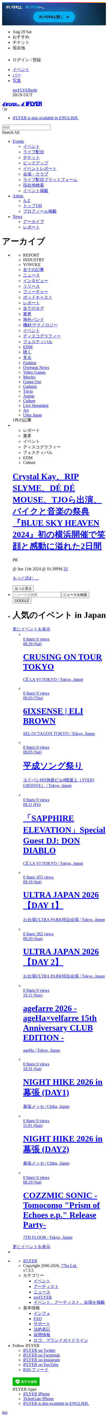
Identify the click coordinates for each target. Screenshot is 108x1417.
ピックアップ (35, 163)
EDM (28, 347)
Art (26, 410)
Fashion (29, 363)
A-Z (26, 200)
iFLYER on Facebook (41, 1355)
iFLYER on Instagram (41, 1360)
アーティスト (46, 1286)
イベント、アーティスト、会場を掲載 (69, 1302)
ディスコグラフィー (42, 336)
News (17, 216)
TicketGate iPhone (38, 1398)
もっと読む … (26, 578)
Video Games (34, 372)
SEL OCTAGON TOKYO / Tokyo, (59, 733)
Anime (28, 396)
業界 (27, 314)
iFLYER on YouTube (40, 1364)
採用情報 (42, 1335)
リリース (31, 286)
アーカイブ (33, 221)
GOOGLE (22, 601)
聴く (27, 352)
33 (65, 569)
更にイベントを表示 (31, 629)
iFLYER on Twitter (39, 1350)
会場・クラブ (35, 174)
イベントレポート (40, 168)
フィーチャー (35, 292)
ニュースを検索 (75, 595)
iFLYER (30, 1261)
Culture (29, 401)
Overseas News (36, 367)
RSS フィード (35, 1369)
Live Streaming (35, 405)
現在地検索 (33, 185)
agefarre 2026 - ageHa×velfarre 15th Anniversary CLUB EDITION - (60, 1022)
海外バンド (33, 319)
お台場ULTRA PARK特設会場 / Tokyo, (64, 919)
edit (34, 90)
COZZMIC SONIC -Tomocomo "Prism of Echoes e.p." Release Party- (61, 1210)
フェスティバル (37, 341)
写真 (17, 80)
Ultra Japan (32, 415)
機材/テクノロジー (40, 325)
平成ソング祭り (53, 765)
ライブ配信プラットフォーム (50, 179)
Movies (29, 377)
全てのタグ (33, 308)
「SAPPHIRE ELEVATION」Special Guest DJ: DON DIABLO (64, 834)
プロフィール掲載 (40, 211)
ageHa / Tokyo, (41, 1050)
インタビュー (35, 280)
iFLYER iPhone (36, 1394)
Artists (18, 196)
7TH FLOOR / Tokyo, (47, 1237)
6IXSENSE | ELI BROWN (53, 716)
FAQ (38, 1318)
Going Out (32, 382)
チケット (31, 157)
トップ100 (32, 205)
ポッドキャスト (37, 297)
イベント (21, 69)
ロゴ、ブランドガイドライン (61, 1340)
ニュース (31, 275)
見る (27, 357)
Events (18, 141)
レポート (31, 227)
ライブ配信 (33, 152)
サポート (42, 1323)
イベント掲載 (35, 190)
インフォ (42, 1313)
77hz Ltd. (69, 1265)
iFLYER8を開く (54, 16)
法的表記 (42, 1329)
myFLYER (22, 90)
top (4, 1412)
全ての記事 (33, 269)
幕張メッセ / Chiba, (46, 1106)
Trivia (28, 391)
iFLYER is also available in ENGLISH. (45, 118)
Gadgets (30, 386)
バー (17, 75)
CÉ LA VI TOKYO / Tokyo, (53, 679)
